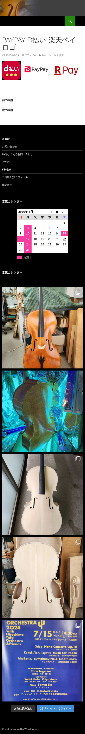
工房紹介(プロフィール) (15, 177)
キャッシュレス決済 (52, 55)
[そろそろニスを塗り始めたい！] (42, 494)
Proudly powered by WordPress (19, 728)
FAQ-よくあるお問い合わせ (17, 154)
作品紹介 (7, 184)
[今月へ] (57, 211)
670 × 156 (30, 55)
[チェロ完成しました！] (42, 327)
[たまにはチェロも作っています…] (42, 577)
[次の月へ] (64, 211)
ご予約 (5, 161)
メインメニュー (80, 21)
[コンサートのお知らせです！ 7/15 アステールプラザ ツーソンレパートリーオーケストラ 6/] (42, 660)
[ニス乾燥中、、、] (42, 411)
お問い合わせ (9, 146)
